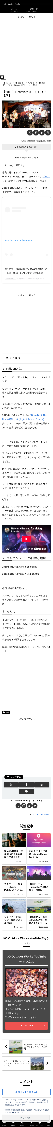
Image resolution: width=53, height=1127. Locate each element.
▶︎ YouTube (26, 1025)
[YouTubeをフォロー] (29, 805)
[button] (38, 877)
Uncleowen (10, 278)
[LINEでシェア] (48, 132)
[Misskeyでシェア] (44, 861)
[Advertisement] (26, 45)
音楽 (7, 712)
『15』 (46, 176)
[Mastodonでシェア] (20, 861)
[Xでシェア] (30, 132)
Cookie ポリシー (16, 1112)
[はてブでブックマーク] (42, 132)
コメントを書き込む (28, 1092)
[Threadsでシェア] (20, 869)
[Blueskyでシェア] (32, 861)
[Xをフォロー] (18, 805)
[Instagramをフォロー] (23, 805)
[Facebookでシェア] (36, 132)
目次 (11, 358)
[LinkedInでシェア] (26, 877)
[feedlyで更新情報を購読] (34, 805)
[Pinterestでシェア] (14, 877)
